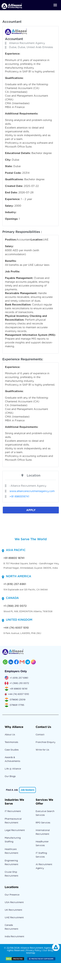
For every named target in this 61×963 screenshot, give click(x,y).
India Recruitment (14, 936)
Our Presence (12, 894)
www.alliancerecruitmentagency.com (32, 491)
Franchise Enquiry (45, 742)
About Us (10, 734)
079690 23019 (17, 699)
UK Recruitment (13, 910)
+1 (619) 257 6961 (19, 678)
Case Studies (12, 749)
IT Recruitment (13, 811)
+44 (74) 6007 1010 (16, 627)
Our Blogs (10, 776)
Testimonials (11, 742)
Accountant (14, 39)
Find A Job (12, 790)
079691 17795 (17, 705)
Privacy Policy (33, 950)
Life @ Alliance (13, 768)
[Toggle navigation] (55, 5)
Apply (31, 510)
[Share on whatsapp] (5, 662)
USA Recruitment (14, 902)
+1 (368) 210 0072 (15, 605)
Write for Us (42, 749)
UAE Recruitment (14, 917)
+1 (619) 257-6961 (14, 584)
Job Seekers (27, 790)
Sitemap (30, 953)
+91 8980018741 (19, 496)
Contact (40, 734)
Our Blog (48, 950)
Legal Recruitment (15, 830)
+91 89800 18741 (13, 558)
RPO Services (43, 822)
